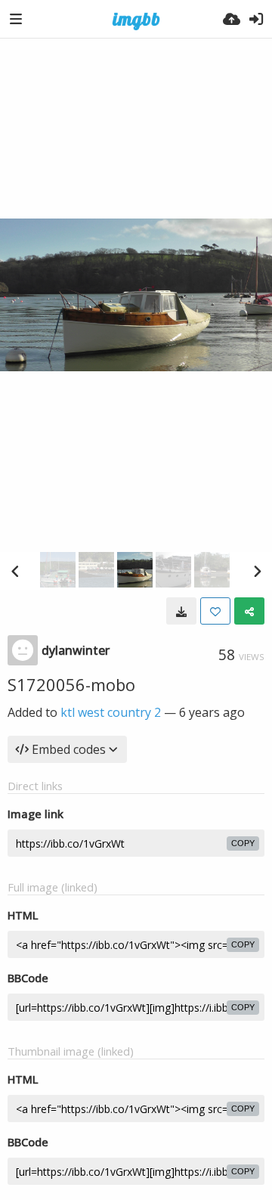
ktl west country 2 (110, 712)
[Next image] (257, 571)
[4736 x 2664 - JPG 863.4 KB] (181, 611)
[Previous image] (15, 571)
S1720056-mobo (71, 684)
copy (243, 843)
